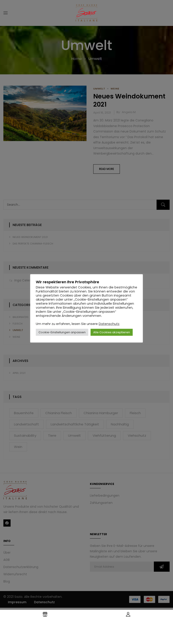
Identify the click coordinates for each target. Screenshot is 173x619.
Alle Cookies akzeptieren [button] (111, 332)
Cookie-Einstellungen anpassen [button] (62, 332)
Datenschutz (109, 324)
